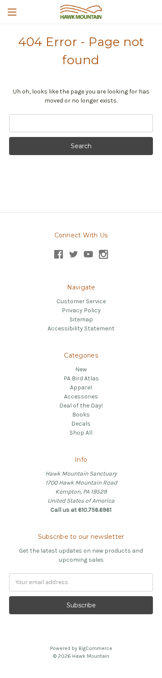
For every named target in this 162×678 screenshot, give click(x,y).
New (81, 369)
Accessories (81, 396)
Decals (81, 423)
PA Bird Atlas (81, 378)
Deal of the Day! (81, 405)
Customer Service (81, 301)
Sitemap (81, 319)
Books (81, 414)
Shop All (81, 432)
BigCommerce (95, 648)
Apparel (81, 387)
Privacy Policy (81, 310)
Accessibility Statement (81, 328)
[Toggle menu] (12, 12)
